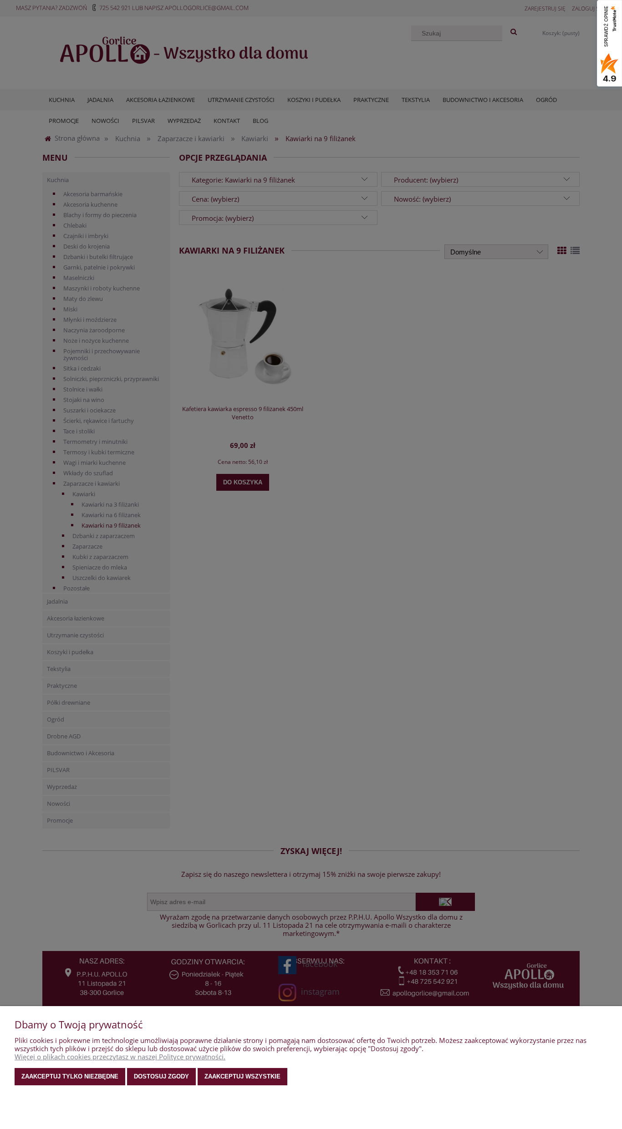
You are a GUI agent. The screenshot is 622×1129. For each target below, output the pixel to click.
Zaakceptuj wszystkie (242, 1076)
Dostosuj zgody (161, 1076)
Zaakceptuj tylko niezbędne (69, 1076)
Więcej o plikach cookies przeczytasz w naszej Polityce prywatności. (120, 1056)
